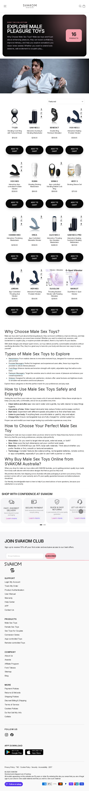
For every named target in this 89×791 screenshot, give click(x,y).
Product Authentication (14, 590)
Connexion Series (12, 635)
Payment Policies (12, 688)
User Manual (10, 594)
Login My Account (12, 582)
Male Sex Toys (11, 623)
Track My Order (11, 586)
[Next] (81, 511)
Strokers (12, 378)
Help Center (10, 602)
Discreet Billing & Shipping (15, 700)
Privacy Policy (10, 767)
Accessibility (42, 767)
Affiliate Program (12, 664)
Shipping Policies (12, 696)
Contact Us (9, 610)
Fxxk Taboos (10, 668)
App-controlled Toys (13, 639)
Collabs (8, 716)
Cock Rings (13, 368)
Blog (6, 676)
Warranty (9, 598)
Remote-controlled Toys (15, 643)
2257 (50, 767)
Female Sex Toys (12, 627)
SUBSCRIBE (50, 556)
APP (6, 606)
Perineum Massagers (17, 373)
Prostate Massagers (16, 363)
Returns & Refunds (12, 692)
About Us (9, 656)
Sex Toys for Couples (14, 631)
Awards (8, 660)
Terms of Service (12, 704)
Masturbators (14, 358)
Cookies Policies (11, 708)
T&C (17, 767)
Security (34, 767)
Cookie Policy (25, 767)
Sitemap (8, 671)
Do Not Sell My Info (13, 712)
